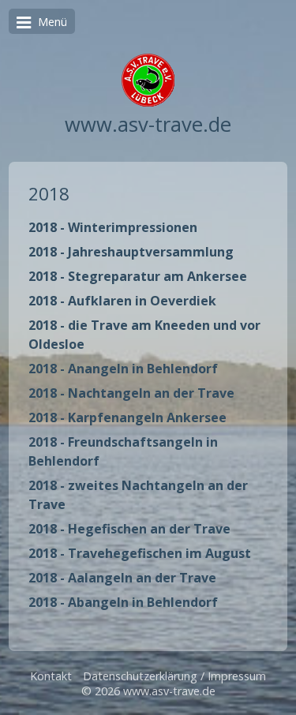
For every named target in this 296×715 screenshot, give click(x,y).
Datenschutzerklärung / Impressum (174, 675)
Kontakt (51, 675)
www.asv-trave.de (148, 124)
